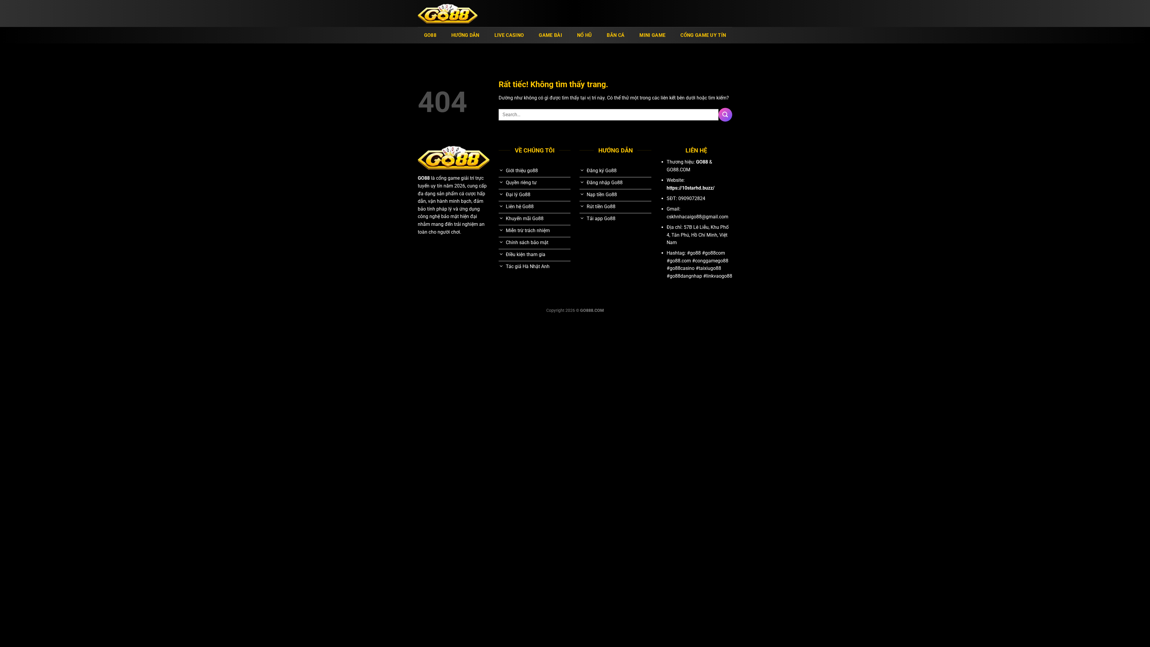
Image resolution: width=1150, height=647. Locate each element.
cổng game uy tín (703, 35)
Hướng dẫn (465, 35)
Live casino (509, 35)
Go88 (430, 35)
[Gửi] (725, 114)
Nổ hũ (584, 35)
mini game (652, 35)
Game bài (550, 35)
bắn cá (615, 35)
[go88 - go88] (448, 14)
